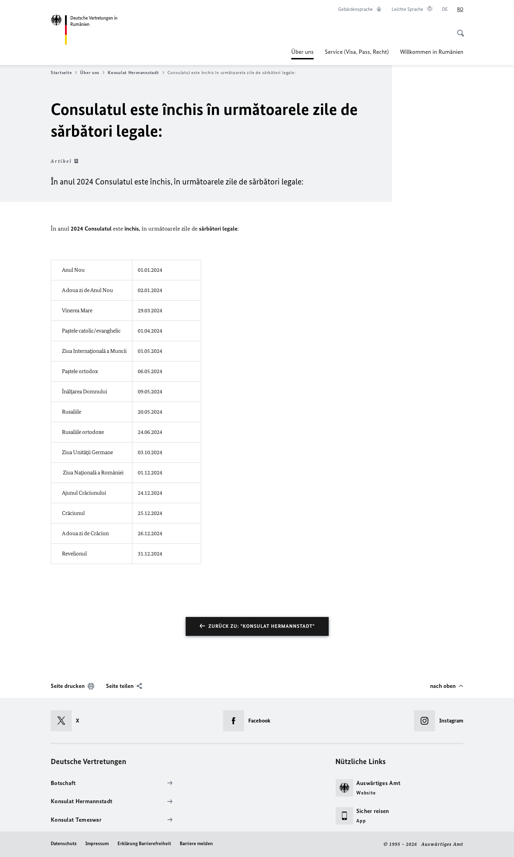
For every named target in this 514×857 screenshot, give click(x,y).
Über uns (302, 53)
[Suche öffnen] (458, 29)
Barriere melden (196, 844)
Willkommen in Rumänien (431, 51)
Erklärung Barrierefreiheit (144, 844)
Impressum (97, 844)
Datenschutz (64, 844)
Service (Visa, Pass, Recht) (357, 51)
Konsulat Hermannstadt (133, 72)
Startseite (61, 72)
